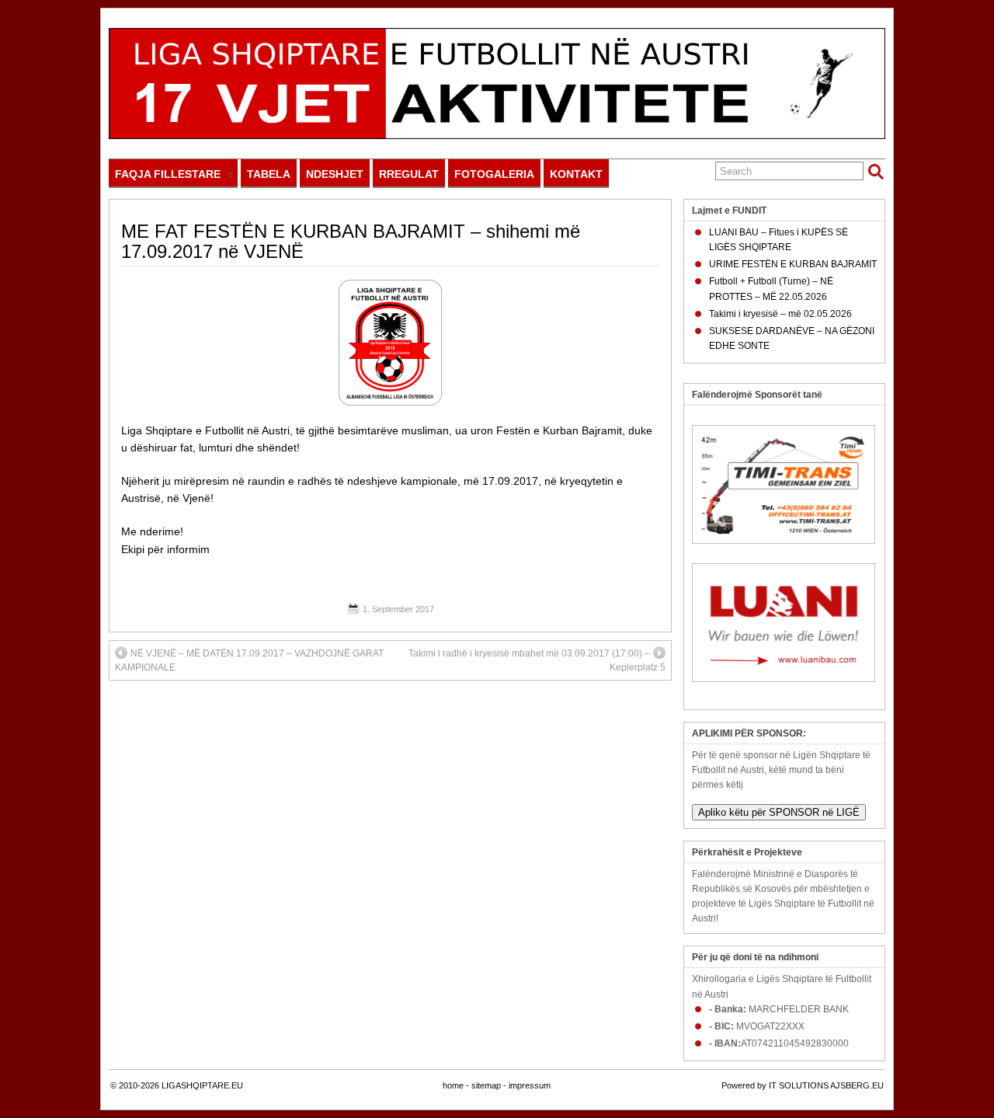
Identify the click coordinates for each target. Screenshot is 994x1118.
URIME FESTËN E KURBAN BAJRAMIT (793, 264)
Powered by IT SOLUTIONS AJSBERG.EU (802, 1085)
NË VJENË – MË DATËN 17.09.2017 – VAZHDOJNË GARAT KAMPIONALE (249, 660)
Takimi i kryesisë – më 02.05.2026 (780, 313)
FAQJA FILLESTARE (168, 174)
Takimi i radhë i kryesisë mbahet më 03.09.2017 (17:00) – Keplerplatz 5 (537, 660)
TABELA (268, 174)
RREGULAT (409, 174)
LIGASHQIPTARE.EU (202, 1085)
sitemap (486, 1085)
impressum (530, 1085)
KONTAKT (576, 174)
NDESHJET (334, 174)
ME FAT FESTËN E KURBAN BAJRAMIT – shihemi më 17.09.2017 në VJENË (350, 241)
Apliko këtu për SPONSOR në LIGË (779, 812)
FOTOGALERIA (494, 174)
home (453, 1085)
